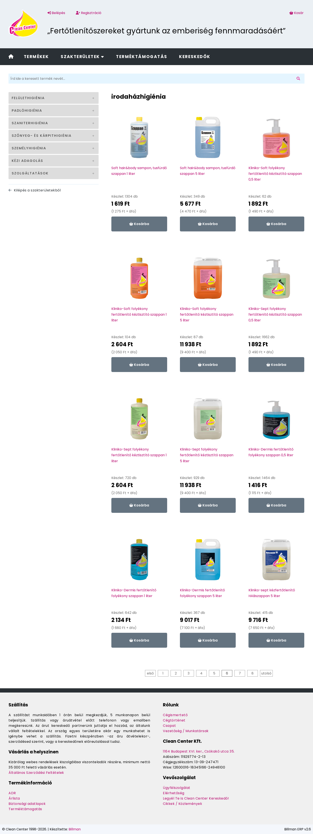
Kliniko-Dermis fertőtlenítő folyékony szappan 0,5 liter (270, 452)
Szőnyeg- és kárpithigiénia (42, 135)
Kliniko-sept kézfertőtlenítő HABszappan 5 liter (271, 593)
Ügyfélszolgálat (176, 787)
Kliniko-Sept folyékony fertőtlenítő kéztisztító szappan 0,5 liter (275, 314)
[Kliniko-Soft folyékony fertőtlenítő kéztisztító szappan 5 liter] (207, 280)
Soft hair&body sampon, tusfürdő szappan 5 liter (207, 170)
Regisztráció (90, 12)
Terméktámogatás (141, 57)
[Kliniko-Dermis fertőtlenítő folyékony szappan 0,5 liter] (276, 420)
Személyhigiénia (29, 148)
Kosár (298, 12)
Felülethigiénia (28, 98)
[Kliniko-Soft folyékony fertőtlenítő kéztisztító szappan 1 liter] (139, 280)
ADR (12, 793)
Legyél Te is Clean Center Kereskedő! (196, 798)
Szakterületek (81, 57)
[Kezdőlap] (11, 56)
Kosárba (141, 223)
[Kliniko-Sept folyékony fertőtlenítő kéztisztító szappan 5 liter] (207, 420)
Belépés (58, 12)
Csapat (169, 725)
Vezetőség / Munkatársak (186, 731)
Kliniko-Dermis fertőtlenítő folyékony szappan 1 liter (133, 593)
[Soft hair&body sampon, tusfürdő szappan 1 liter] (139, 139)
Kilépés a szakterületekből (37, 190)
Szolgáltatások (30, 173)
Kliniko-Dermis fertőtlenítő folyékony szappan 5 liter (202, 593)
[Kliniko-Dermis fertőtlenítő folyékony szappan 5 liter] (207, 561)
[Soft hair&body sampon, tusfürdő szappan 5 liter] (207, 139)
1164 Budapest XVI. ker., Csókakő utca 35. (199, 751)
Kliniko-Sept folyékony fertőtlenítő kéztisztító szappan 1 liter (139, 455)
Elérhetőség (173, 793)
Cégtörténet (174, 720)
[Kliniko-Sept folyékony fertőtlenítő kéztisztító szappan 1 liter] (139, 420)
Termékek (36, 57)
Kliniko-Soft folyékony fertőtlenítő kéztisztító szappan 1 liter (139, 314)
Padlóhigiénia (27, 110)
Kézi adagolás (27, 160)
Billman (75, 829)
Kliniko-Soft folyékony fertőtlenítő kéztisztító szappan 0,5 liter (275, 173)
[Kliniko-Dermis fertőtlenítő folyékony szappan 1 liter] (139, 561)
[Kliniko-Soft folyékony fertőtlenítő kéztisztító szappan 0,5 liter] (276, 139)
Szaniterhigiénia (30, 123)
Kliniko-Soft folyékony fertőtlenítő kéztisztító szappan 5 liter (206, 314)
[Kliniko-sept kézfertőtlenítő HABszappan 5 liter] (276, 561)
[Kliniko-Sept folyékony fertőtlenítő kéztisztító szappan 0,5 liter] (276, 280)
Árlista (14, 798)
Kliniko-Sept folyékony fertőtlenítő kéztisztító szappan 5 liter (206, 455)
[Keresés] (299, 79)
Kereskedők (194, 57)
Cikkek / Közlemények (182, 803)
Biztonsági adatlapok (27, 803)
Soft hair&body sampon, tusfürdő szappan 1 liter (139, 170)
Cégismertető (175, 715)
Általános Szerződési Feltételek (36, 772)
